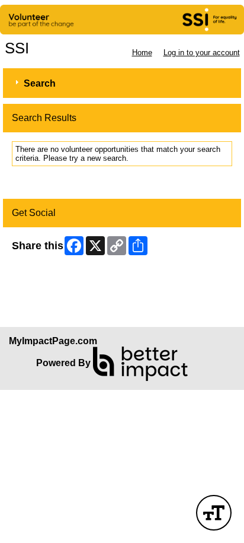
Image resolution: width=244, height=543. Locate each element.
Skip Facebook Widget (50, 275)
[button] (214, 513)
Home (142, 52)
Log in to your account (201, 52)
